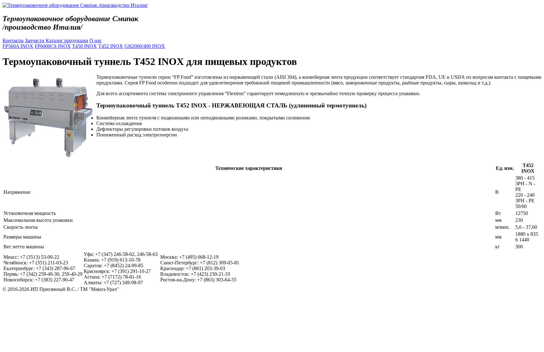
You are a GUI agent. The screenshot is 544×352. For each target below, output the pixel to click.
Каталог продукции (67, 40)
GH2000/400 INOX (144, 46)
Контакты (13, 40)
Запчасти (34, 40)
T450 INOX (84, 46)
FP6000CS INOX (53, 46)
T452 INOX (110, 46)
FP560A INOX (18, 46)
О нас (95, 40)
